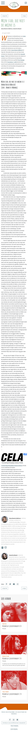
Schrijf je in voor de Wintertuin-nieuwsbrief (14, 722)
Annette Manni (17, 28)
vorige (24, 16)
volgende (4, 16)
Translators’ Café (11, 62)
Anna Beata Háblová (16, 50)
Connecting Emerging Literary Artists (11, 465)
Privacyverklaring (14, 726)
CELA (24, 36)
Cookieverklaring (14, 729)
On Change (21, 60)
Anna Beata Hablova (7, 28)
